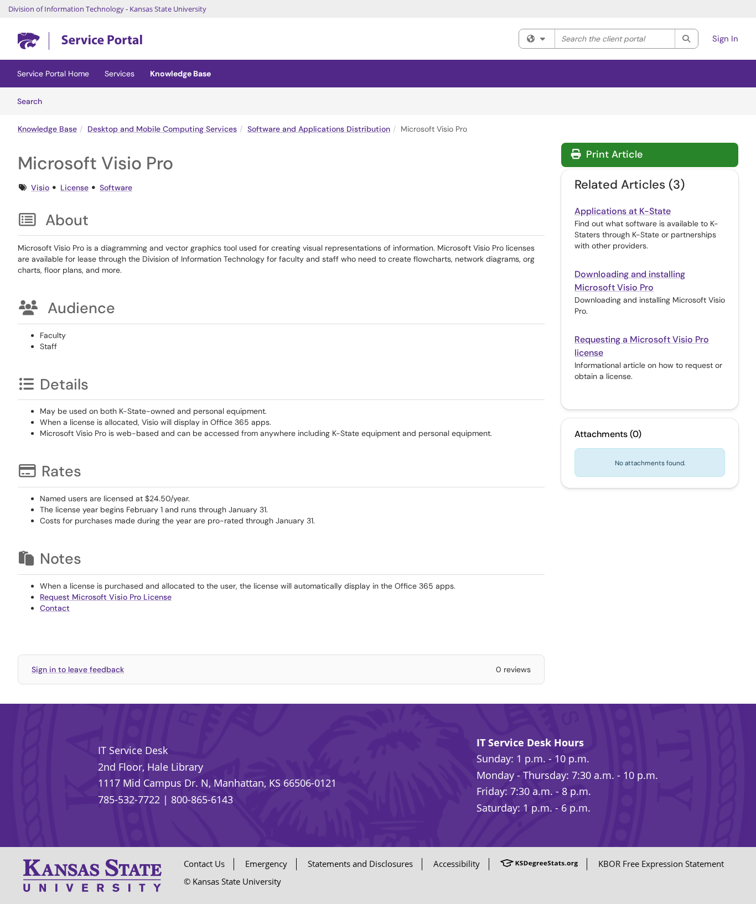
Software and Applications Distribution (318, 129)
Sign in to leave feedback (78, 669)
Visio (40, 188)
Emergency (266, 863)
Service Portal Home (53, 74)
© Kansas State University (232, 881)
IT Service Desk (133, 750)
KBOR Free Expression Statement (661, 863)
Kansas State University (168, 9)
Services (119, 74)
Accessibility (456, 863)
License (74, 188)
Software (116, 188)
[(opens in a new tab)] (80, 41)
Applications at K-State (622, 211)
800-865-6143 (202, 799)
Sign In (725, 38)
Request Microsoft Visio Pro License (106, 597)
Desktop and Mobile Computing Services (162, 129)
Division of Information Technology (66, 9)
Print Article (613, 154)
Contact (55, 608)
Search (33, 101)
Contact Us (204, 863)
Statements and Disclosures (360, 863)
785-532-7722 (129, 799)
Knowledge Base (180, 74)
